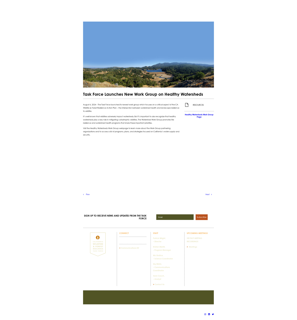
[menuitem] (101, 11)
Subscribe (202, 217)
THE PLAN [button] (115, 11)
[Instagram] (205, 314)
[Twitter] (213, 314)
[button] (213, 11)
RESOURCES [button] (100, 11)
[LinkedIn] (209, 314)
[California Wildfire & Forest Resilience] (149, 8)
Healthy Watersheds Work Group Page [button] (199, 115)
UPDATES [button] (192, 11)
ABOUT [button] (180, 11)
